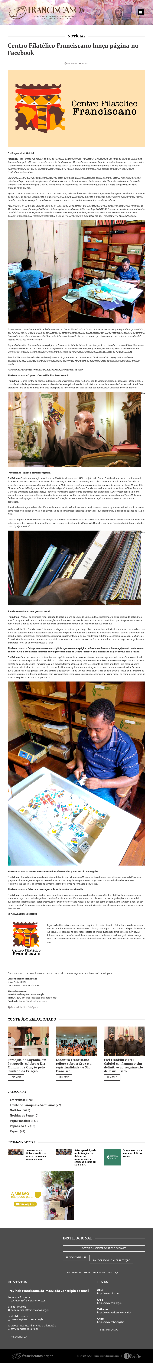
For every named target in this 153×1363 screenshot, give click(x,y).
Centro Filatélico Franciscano (33, 1001)
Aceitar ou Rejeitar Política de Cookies (104, 1248)
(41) (17, 1131)
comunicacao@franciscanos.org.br (29, 1310)
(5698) (20, 1110)
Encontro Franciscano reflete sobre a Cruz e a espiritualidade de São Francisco (73, 1065)
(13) (22, 1126)
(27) (35, 1105)
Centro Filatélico (19, 1007)
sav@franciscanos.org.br (24, 1329)
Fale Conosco (19, 1337)
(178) (21, 1100)
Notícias (76, 36)
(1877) (24, 1121)
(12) (24, 1115)
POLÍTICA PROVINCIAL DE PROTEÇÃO (111, 1260)
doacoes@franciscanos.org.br (27, 1319)
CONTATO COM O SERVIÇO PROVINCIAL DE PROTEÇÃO (93, 1273)
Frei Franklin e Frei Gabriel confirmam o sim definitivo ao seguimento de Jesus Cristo (123, 1065)
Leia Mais (16, 1077)
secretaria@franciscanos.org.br (27, 1301)
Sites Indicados (109, 1330)
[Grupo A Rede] (132, 1356)
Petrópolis (33, 1007)
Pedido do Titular (76, 1257)
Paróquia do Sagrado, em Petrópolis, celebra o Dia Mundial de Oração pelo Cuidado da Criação (27, 1065)
